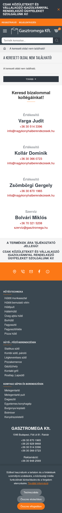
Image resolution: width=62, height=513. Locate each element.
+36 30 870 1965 (31, 191)
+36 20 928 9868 (31, 443)
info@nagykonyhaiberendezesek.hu (31, 131)
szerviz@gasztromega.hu (31, 227)
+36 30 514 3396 (31, 126)
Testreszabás (31, 492)
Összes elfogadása (31, 506)
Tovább (29, 79)
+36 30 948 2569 (31, 460)
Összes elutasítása (31, 499)
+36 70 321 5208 (31, 223)
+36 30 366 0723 (31, 158)
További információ (38, 483)
